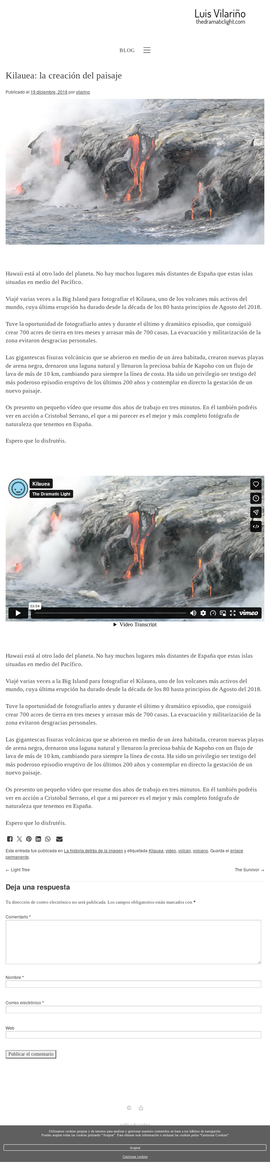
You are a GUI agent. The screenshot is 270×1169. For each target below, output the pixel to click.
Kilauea (156, 850)
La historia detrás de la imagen (93, 850)
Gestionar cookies (135, 1156)
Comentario (18, 917)
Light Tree (18, 869)
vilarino (83, 92)
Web (10, 1028)
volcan (184, 850)
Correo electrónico (25, 1002)
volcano (200, 850)
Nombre (15, 977)
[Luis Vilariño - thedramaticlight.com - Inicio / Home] (127, 17)
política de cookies (135, 1124)
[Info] (129, 1108)
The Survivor (249, 869)
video (171, 850)
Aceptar (135, 1148)
